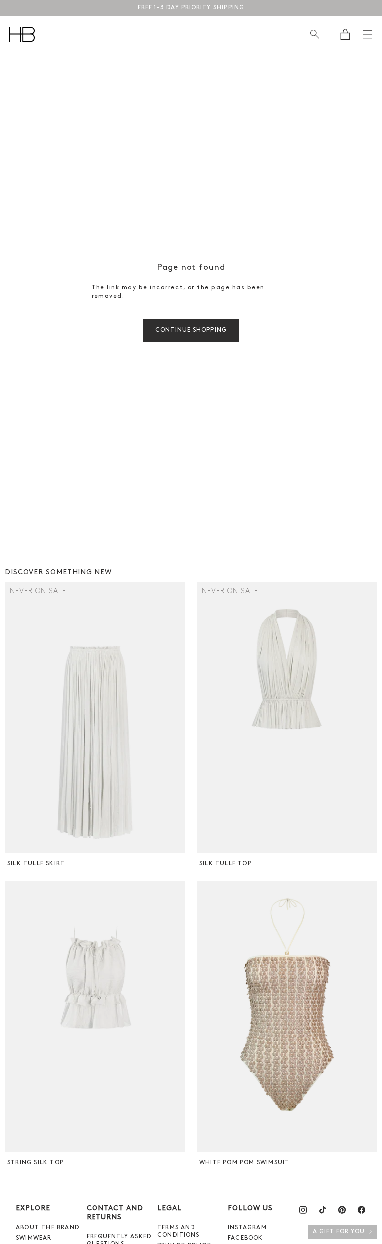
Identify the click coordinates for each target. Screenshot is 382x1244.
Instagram (247, 1228)
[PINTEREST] (342, 1209)
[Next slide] (176, 717)
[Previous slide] (13, 717)
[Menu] (368, 34)
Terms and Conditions (178, 1231)
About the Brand (47, 1228)
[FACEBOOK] (361, 1209)
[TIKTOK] (322, 1209)
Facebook (245, 1238)
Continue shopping (191, 330)
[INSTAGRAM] (303, 1209)
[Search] (314, 34)
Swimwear (34, 1238)
